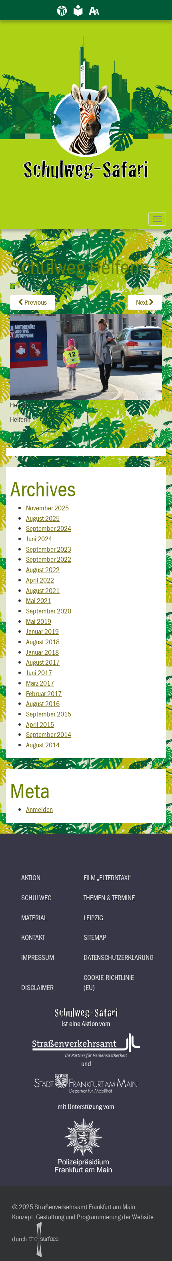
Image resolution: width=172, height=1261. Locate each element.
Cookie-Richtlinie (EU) (109, 982)
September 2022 (48, 559)
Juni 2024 (39, 538)
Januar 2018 (42, 652)
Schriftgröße (94, 9)
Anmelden (39, 809)
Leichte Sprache (78, 9)
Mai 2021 (38, 600)
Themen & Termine (109, 897)
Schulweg (36, 897)
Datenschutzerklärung (112, 957)
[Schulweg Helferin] (86, 355)
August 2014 (43, 744)
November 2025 (47, 507)
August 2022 (43, 569)
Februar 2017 (44, 693)
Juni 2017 (39, 672)
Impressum (37, 957)
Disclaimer (37, 987)
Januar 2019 (42, 631)
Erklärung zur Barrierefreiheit (62, 9)
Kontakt (33, 937)
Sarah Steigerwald (71, 286)
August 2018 (43, 641)
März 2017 (40, 683)
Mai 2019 (38, 621)
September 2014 (48, 734)
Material (34, 917)
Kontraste (110, 9)
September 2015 (48, 714)
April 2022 (40, 580)
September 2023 (48, 549)
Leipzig (93, 917)
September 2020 (48, 610)
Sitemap (95, 937)
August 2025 (43, 518)
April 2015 (40, 724)
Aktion (30, 877)
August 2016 (43, 703)
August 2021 (43, 590)
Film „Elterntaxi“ (108, 877)
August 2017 (43, 662)
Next (142, 302)
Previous (35, 302)
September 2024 (48, 528)
